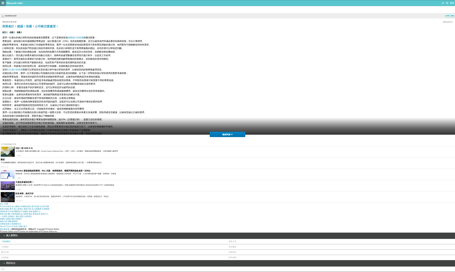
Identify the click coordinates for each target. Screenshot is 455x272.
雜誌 (30, 214)
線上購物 (15, 206)
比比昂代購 (44, 206)
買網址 (3, 219)
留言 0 (4, 32)
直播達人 (12, 216)
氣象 (7, 209)
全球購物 (45, 209)
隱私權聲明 (13, 221)
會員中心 (44, 214)
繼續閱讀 (226, 135)
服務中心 (37, 211)
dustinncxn (449, 22)
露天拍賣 (35, 206)
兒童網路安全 (15, 224)
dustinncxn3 (10, 16)
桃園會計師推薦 (75, 37)
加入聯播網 (36, 209)
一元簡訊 (4, 216)
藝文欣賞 (5, 252)
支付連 (11, 211)
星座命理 (36, 214)
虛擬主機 (10, 219)
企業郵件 (18, 219)
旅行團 (7, 214)
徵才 (25, 226)
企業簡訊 (28, 216)
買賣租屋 (4, 211)
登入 (2, 204)
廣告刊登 (27, 209)
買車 (2, 214)
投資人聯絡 (18, 226)
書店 (29, 206)
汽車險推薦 (15, 214)
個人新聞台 (18, 209)
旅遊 (31, 211)
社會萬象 (5, 257)
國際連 (17, 211)
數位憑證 (20, 216)
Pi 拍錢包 (24, 211)
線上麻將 (24, 214)
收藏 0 (12, 32)
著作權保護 (4, 229)
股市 (11, 209)
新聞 (2, 209)
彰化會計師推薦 (15, 69)
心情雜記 (5, 247)
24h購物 (23, 206)
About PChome (6, 226)
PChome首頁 (5, 206)
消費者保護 (4, 224)
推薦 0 (19, 32)
